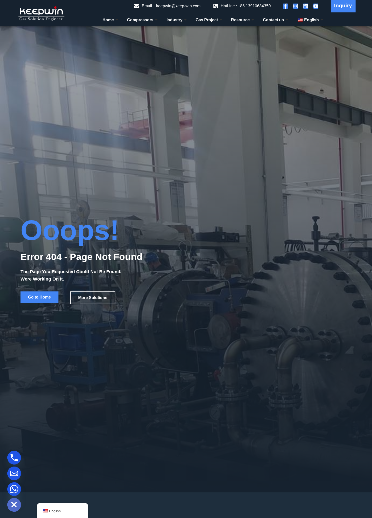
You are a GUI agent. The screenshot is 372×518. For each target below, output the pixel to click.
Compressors (140, 20)
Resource (240, 20)
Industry (174, 20)
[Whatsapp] (14, 489)
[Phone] (14, 458)
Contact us (273, 20)
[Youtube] (315, 6)
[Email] (14, 473)
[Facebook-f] (285, 6)
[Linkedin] (305, 6)
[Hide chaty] (14, 505)
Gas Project (207, 20)
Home (108, 20)
